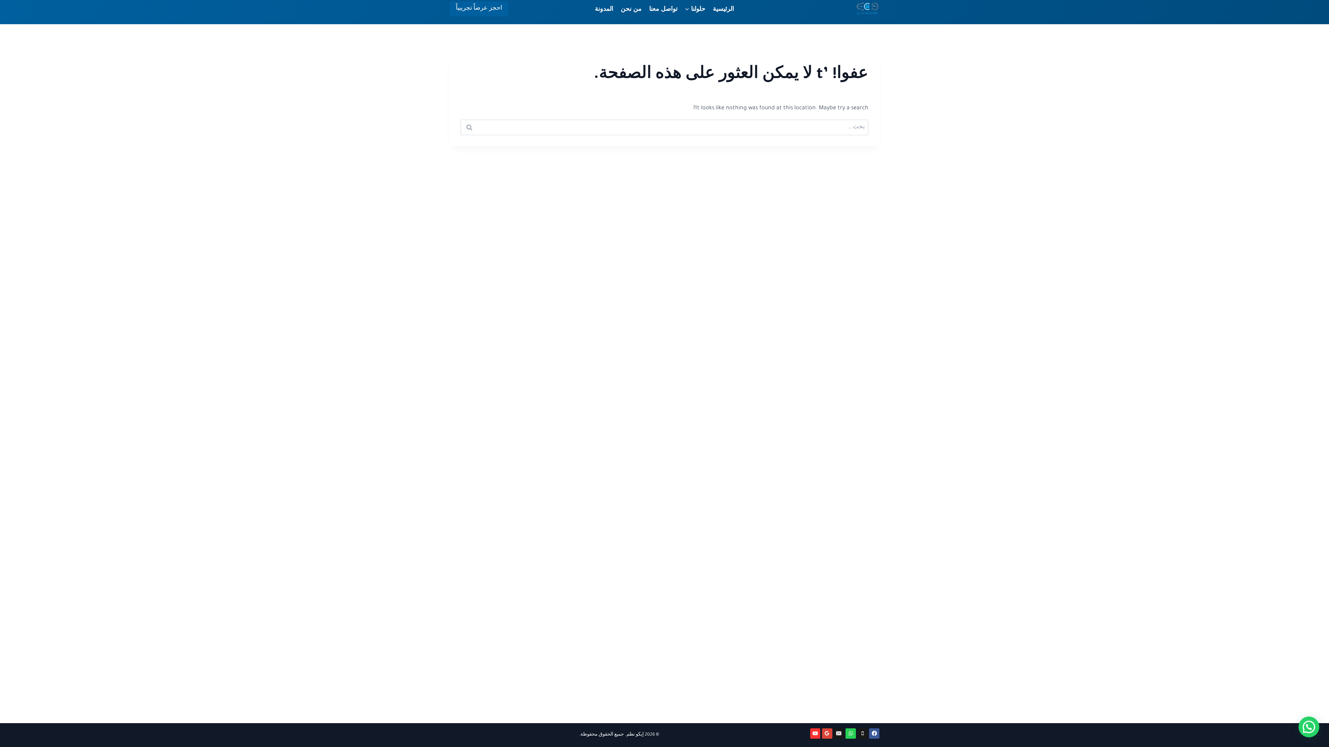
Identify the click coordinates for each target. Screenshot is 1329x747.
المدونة (604, 8)
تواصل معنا (663, 8)
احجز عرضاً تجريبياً (479, 9)
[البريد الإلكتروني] (839, 733)
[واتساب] (851, 733)
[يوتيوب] (815, 733)
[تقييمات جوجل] (827, 733)
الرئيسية (723, 8)
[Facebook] (874, 733)
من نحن (631, 8)
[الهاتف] (862, 733)
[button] (1309, 727)
